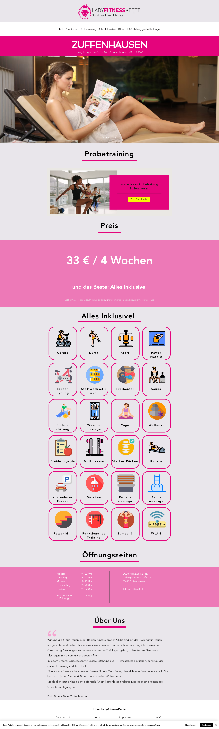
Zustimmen (206, 725)
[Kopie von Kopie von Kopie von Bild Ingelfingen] (108, 137)
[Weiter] (205, 99)
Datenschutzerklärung (151, 725)
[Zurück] (14, 99)
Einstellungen (190, 725)
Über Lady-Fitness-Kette (109, 709)
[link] (139, 186)
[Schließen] (215, 725)
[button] (88, 29)
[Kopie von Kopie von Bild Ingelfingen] (103, 137)
